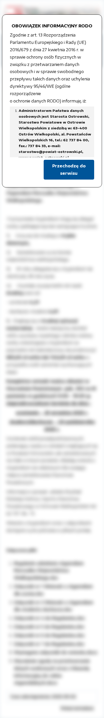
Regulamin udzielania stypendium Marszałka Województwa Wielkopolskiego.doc (49, 571)
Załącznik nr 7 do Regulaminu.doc (49, 643)
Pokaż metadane (77, 708)
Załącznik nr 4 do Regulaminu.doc (49, 618)
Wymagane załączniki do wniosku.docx (55, 652)
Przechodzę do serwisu (69, 169)
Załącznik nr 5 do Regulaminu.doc (49, 626)
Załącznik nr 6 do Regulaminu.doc (49, 635)
